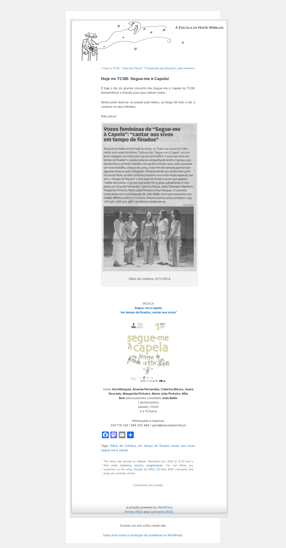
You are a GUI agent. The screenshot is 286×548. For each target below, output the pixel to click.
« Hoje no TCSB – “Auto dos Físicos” (122, 68)
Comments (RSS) (161, 511)
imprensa (125, 465)
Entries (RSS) (134, 511)
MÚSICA (148, 303)
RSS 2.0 (154, 469)
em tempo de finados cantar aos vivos (166, 445)
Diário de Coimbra (123, 445)
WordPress (165, 507)
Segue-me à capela (114, 450)
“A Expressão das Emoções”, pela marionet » (169, 68)
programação (154, 465)
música (138, 465)
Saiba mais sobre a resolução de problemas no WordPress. (143, 535)
